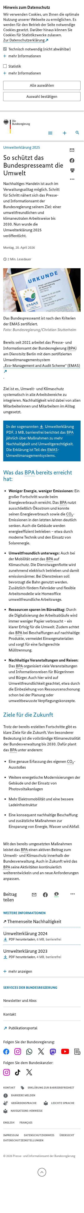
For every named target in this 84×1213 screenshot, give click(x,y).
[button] (17, 971)
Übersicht (67, 1135)
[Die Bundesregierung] (16, 126)
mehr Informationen (24, 56)
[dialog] (42, 56)
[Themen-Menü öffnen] (64, 133)
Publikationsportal (22, 1028)
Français (26, 1122)
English (8, 1122)
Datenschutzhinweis (39, 1135)
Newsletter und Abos (20, 1000)
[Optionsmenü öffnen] (72, 180)
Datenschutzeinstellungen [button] (23, 1140)
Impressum (11, 1135)
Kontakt (9, 1014)
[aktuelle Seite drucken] (72, 170)
